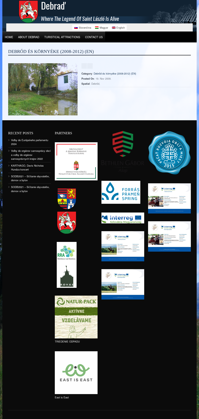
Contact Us (94, 37)
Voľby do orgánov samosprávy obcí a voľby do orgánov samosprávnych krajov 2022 (31, 154)
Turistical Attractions (62, 37)
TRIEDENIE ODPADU (67, 341)
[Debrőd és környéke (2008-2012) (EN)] (43, 114)
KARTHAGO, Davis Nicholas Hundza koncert (27, 167)
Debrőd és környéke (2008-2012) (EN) (115, 73)
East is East (62, 397)
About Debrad (28, 37)
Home (9, 37)
